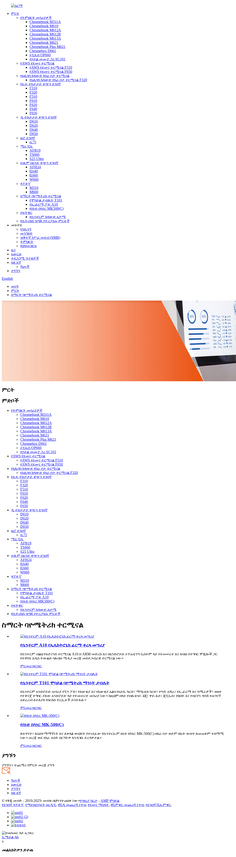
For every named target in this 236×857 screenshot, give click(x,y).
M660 (34, 192)
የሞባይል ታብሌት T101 (46, 200)
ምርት (15, 13)
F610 (33, 101)
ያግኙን (15, 271)
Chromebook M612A (45, 30)
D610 (34, 121)
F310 (33, 88)
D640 (34, 130)
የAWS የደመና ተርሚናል (37, 63)
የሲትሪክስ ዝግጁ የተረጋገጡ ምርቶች (45, 221)
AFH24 (35, 167)
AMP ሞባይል (109, 801)
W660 (34, 179)
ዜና (13, 250)
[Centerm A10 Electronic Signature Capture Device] (57, 636)
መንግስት (26, 233)
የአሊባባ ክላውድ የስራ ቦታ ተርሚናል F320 (58, 80)
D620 (34, 125)
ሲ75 (33, 142)
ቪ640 (34, 171)
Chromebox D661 (43, 51)
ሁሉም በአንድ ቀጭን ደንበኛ (39, 163)
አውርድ (16, 254)
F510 (33, 96)
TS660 (34, 155)
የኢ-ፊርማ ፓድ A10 (44, 204)
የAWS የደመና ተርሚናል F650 (51, 72)
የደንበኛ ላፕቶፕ (13, 805)
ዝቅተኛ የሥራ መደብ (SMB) (40, 237)
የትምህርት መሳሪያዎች (36, 18)
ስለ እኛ (16, 262)
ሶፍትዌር (26, 213)
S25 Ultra (37, 159)
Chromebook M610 (44, 26)
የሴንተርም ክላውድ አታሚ (48, 217)
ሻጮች (25, 267)
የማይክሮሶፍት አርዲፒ (40, 805)
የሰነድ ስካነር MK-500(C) (42, 724)
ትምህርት (26, 242)
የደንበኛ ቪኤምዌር (158, 805)
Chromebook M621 (44, 42)
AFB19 (35, 150)
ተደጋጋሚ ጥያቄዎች (25, 258)
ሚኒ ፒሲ (26, 146)
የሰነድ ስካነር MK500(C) (47, 208)
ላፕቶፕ (25, 184)
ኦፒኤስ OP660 (40, 55)
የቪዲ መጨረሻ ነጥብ (72, 805)
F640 (33, 109)
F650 (33, 113)
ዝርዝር (37, 666)
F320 (33, 92)
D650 (34, 134)
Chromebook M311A (45, 22)
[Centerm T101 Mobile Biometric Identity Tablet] (59, 674)
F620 (33, 105)
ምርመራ (26, 666)
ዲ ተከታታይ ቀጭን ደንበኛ (38, 117)
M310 (34, 188)
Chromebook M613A (45, 38)
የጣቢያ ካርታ (88, 801)
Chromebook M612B (45, 34)
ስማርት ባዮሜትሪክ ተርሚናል (40, 196)
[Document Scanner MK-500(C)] (39, 716)
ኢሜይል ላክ (10, 837)
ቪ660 (34, 175)
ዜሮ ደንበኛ (27, 138)
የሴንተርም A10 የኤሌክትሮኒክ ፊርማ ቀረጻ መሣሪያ (62, 645)
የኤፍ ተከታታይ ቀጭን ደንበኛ (40, 84)
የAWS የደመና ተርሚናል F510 (51, 67)
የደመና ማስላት (98, 805)
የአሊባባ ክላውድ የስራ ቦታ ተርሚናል (44, 76)
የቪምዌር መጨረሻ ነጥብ (127, 805)
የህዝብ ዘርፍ (28, 246)
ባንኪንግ (25, 229)
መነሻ (14, 286)
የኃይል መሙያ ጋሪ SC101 (47, 59)
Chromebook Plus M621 (47, 47)
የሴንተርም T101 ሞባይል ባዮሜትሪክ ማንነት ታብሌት (64, 682)
